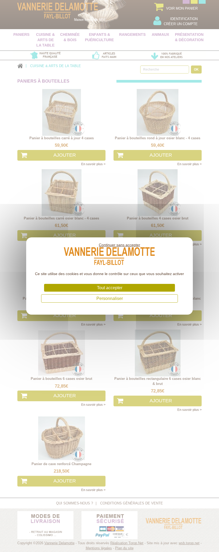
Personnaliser (109, 298)
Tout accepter (109, 287)
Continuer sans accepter (119, 245)
